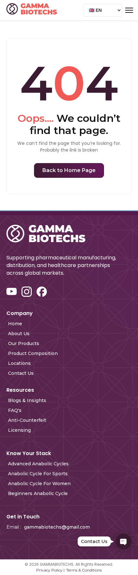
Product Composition (33, 353)
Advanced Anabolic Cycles (38, 464)
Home (15, 324)
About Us (19, 333)
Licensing (19, 430)
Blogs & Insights (27, 400)
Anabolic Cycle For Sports (38, 474)
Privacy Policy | (50, 570)
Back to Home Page (69, 170)
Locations (19, 363)
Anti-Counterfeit (27, 420)
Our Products (23, 343)
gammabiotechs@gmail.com (57, 527)
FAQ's (15, 410)
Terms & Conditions (84, 570)
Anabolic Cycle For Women (39, 483)
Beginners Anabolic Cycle (38, 493)
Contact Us (21, 373)
